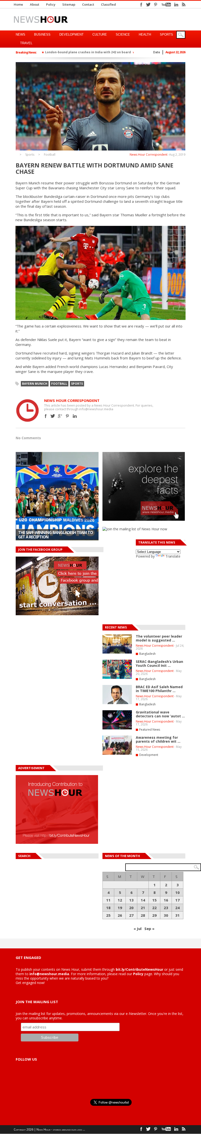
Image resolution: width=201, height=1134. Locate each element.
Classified (108, 4)
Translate (172, 556)
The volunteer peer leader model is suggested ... (159, 638)
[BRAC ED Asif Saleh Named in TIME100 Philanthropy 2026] (117, 703)
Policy (50, 4)
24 (177, 907)
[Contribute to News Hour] (57, 842)
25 (108, 915)
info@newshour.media (49, 973)
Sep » (149, 928)
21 (143, 907)
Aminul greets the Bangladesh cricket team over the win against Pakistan (55, 535)
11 (108, 900)
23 (166, 907)
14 (143, 900)
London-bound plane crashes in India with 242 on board (88, 52)
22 (154, 907)
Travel (26, 43)
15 (154, 900)
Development (71, 34)
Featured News (149, 729)
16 (166, 900)
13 (131, 900)
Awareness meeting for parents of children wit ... (158, 739)
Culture (99, 34)
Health (145, 34)
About (34, 4)
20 (131, 907)
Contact (88, 4)
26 (120, 915)
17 (177, 900)
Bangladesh (147, 654)
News (20, 34)
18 (108, 907)
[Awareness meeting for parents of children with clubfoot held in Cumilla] (117, 753)
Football (49, 154)
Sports (166, 34)
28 (143, 915)
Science (123, 34)
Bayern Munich (34, 384)
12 (120, 900)
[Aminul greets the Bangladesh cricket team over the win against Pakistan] (57, 496)
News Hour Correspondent (148, 154)
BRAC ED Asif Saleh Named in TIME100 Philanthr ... (159, 688)
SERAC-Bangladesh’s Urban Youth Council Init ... (159, 663)
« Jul (137, 928)
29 (154, 915)
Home (18, 4)
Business (42, 34)
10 (177, 892)
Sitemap (68, 4)
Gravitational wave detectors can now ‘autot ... (160, 714)
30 (166, 915)
